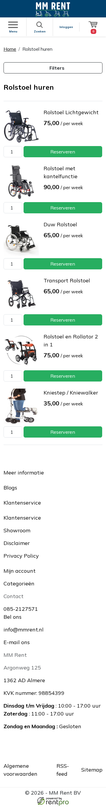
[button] (53, 67)
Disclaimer (17, 543)
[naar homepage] (53, 8)
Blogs (10, 487)
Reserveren (62, 152)
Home (10, 49)
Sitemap (91, 769)
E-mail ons (17, 642)
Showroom (17, 530)
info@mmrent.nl (24, 629)
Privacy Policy (21, 555)
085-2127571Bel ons (21, 612)
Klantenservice (22, 517)
